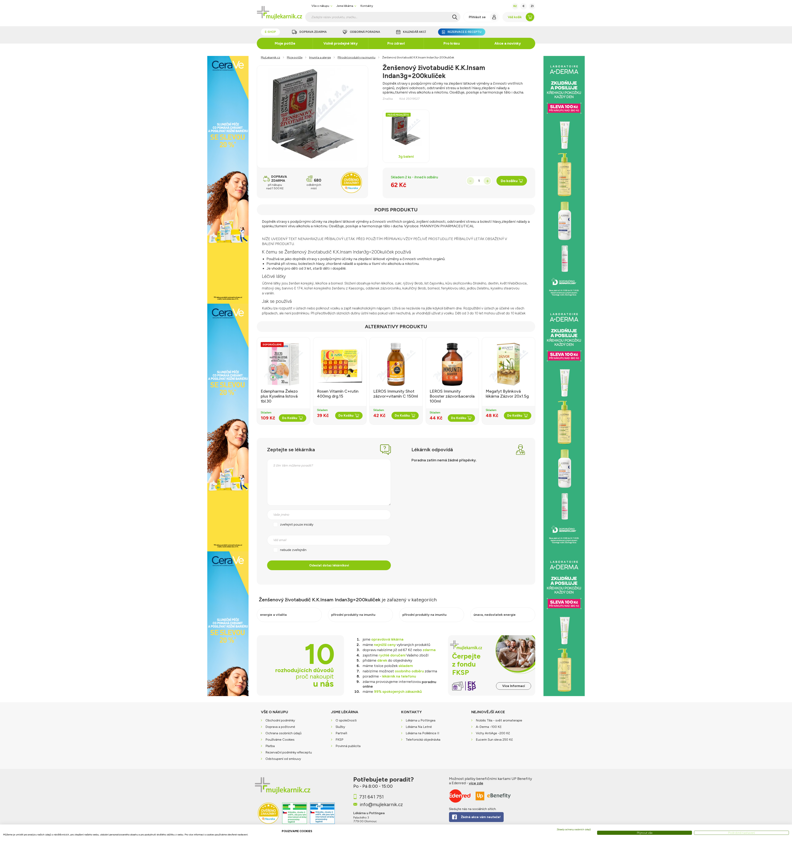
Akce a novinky (507, 43)
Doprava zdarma (313, 32)
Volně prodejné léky (340, 43)
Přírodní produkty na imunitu (356, 57)
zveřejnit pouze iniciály (296, 524)
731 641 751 (371, 797)
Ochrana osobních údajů (283, 733)
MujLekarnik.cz (270, 57)
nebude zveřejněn (293, 550)
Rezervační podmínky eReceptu (288, 753)
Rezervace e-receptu (464, 32)
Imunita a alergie (320, 57)
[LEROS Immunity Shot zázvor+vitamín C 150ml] (396, 364)
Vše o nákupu (320, 6)
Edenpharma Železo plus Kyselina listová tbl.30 (279, 396)
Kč (515, 6)
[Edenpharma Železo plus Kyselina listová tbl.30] (283, 364)
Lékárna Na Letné (419, 727)
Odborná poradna (365, 32)
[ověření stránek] (294, 816)
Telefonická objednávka (423, 740)
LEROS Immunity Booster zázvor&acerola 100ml (452, 396)
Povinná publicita (348, 746)
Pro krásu (451, 43)
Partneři (341, 733)
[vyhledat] (454, 17)
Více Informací (513, 686)
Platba (270, 746)
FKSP (339, 740)
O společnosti (346, 721)
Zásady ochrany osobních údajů (574, 829)
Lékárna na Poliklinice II (422, 733)
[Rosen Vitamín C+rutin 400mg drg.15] (340, 364)
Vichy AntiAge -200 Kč (493, 733)
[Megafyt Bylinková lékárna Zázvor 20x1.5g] (508, 364)
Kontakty (366, 6)
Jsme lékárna (344, 6)
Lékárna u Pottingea (420, 721)
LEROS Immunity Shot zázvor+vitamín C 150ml (395, 394)
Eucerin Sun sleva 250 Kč (494, 740)
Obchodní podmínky (280, 721)
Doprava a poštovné (280, 727)
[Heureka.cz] (268, 816)
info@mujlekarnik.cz (381, 804)
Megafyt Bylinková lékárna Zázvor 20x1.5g (507, 394)
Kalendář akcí (414, 32)
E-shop (270, 32)
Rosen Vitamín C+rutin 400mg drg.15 (337, 394)
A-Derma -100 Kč (489, 727)
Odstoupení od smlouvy (283, 759)
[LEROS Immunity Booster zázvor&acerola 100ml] (452, 364)
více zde (476, 783)
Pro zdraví (396, 43)
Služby (340, 727)
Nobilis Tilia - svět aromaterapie (499, 721)
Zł (532, 6)
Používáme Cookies (280, 740)
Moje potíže (285, 43)
